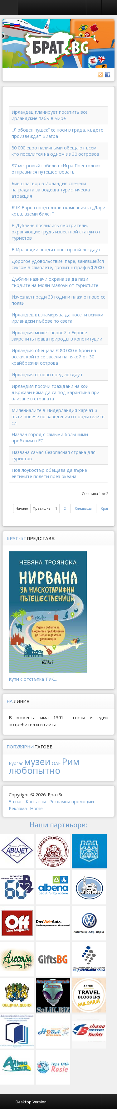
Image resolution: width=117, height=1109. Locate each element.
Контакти (36, 801)
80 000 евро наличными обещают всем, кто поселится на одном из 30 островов (55, 151)
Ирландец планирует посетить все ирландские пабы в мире (50, 115)
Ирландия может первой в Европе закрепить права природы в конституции (57, 336)
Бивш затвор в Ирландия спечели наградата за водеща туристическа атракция (51, 189)
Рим (71, 761)
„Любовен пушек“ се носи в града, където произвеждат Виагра (58, 133)
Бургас (16, 763)
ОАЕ (56, 763)
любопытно (35, 770)
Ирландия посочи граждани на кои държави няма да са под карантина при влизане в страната (56, 392)
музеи (37, 761)
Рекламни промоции (71, 801)
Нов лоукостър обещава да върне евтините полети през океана (49, 473)
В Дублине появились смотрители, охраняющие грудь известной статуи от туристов (56, 231)
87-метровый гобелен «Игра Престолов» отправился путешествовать (56, 169)
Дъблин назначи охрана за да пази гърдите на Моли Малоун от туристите (55, 282)
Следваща (83, 508)
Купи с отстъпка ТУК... (33, 679)
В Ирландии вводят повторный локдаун (56, 250)
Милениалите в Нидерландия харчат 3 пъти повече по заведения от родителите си (58, 416)
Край (105, 508)
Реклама (18, 808)
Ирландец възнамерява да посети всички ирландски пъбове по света (57, 318)
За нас (15, 801)
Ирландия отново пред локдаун (47, 374)
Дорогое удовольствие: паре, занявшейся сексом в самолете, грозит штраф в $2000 (58, 264)
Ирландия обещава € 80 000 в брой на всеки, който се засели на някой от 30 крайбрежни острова (54, 356)
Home (36, 808)
